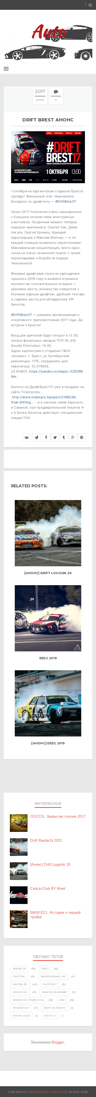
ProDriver (21, 1007)
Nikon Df (19, 968)
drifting (19, 976)
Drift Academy (54, 1007)
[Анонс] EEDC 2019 (47, 743)
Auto (48, 31)
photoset (50, 984)
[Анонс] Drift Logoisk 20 (48, 573)
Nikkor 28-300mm (54, 992)
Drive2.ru (20, 992)
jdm (61, 1000)
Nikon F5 (50, 1015)
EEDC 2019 (48, 658)
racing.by (20, 984)
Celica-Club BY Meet (47, 888)
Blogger (57, 1042)
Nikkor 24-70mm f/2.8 (28, 1000)
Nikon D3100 (21, 1015)
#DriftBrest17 (65, 201)
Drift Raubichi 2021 (46, 840)
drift (45, 968)
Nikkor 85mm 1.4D (53, 976)
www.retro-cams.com (48, 1092)
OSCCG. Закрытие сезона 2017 (58, 816)
